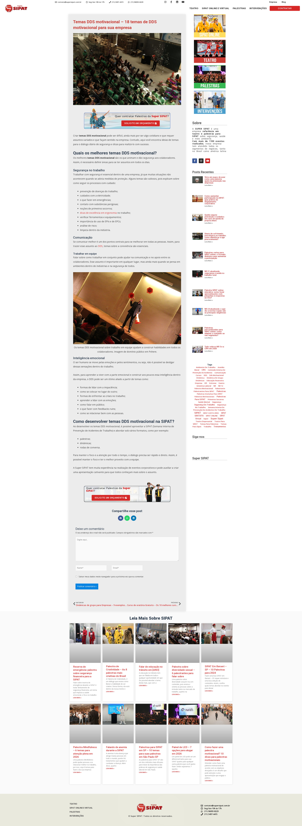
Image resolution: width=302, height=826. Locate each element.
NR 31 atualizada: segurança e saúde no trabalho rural (214, 273)
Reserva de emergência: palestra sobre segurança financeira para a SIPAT (85, 673)
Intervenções (258, 8)
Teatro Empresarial (204, 421)
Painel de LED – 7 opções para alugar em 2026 (182, 750)
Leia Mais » (209, 185)
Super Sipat (217, 418)
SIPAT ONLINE (212, 415)
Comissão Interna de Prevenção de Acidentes (209, 371)
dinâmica (200, 378)
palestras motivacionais (204, 396)
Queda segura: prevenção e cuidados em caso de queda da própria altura (214, 218)
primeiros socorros (216, 399)
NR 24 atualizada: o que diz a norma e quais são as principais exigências (215, 311)
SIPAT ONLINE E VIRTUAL (215, 8)
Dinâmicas (200, 380)
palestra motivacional (204, 388)
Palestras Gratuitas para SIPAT (209, 394)
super (205, 419)
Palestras (239, 8)
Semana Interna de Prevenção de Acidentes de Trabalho (209, 408)
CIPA (204, 370)
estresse (212, 383)
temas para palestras (209, 424)
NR (215, 386)
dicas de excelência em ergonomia (98, 212)
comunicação (220, 373)
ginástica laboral (204, 386)
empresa (198, 383)
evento (221, 383)
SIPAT (197, 412)
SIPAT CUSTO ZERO (211, 413)
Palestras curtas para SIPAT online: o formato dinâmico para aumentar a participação (215, 255)
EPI (206, 383)
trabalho (207, 426)
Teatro (193, 8)
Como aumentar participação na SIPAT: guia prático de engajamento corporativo (214, 200)
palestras (221, 391)
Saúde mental (204, 402)
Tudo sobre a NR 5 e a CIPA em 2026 (214, 348)
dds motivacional (216, 375)
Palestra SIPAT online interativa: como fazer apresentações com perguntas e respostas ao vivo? (215, 294)
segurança (216, 402)
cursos (198, 375)
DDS (100, 246)
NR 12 (220, 386)
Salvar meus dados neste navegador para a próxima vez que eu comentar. (111, 576)
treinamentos (220, 426)
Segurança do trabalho (204, 405)
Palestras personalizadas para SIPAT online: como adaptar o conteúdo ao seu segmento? (215, 331)
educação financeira (215, 380)
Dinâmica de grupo (215, 378)
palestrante (220, 388)
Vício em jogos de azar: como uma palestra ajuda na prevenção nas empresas (215, 180)
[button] (285, 8)
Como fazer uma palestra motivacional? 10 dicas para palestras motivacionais (216, 753)
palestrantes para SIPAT (204, 391)
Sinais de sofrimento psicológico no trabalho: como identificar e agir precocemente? (215, 236)
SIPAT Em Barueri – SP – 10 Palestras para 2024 (216, 669)
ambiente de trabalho (205, 367)
